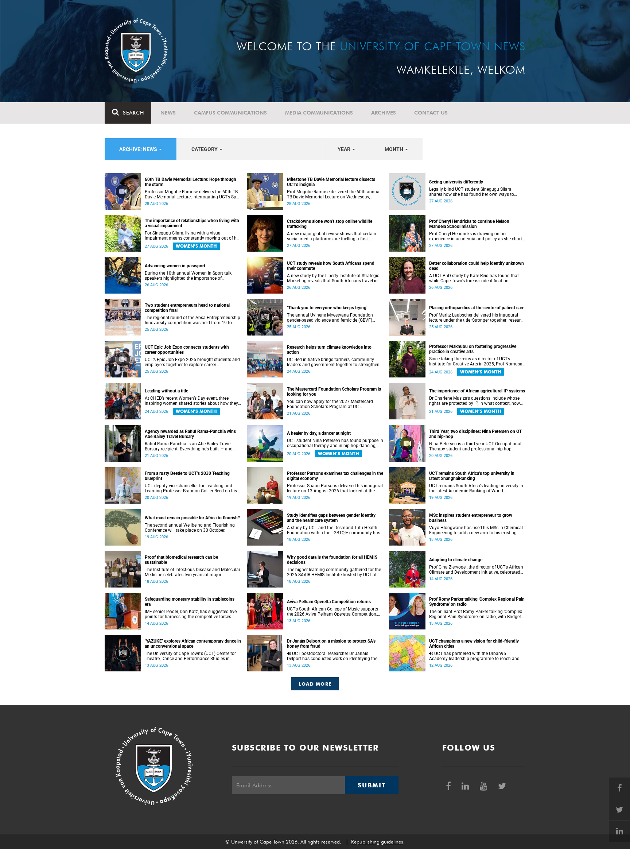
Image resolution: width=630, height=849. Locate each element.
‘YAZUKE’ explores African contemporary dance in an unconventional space (193, 644)
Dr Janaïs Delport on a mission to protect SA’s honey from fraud (331, 644)
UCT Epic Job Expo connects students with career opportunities (187, 350)
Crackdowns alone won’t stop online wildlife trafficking (329, 224)
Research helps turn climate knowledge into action (329, 350)
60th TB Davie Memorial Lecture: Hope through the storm (190, 182)
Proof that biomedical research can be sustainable (181, 560)
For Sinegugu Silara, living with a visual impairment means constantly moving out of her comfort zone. (192, 235)
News (168, 113)
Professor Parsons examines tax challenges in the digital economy (335, 476)
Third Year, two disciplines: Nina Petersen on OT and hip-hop (475, 434)
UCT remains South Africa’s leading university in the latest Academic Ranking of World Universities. (476, 488)
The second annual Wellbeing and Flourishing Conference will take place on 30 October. (190, 528)
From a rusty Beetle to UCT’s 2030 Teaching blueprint (187, 476)
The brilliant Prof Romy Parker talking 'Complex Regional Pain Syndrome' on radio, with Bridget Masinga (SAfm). (475, 614)
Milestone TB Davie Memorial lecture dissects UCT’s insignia (331, 182)
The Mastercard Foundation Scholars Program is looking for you (334, 392)
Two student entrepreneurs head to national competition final (187, 308)
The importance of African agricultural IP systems (477, 391)
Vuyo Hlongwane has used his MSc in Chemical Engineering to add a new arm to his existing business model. (476, 530)
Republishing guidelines (377, 842)
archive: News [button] (138, 149)
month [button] (394, 149)
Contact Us (431, 113)
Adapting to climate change (455, 559)
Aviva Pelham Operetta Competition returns (329, 601)
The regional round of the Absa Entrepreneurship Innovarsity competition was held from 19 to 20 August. (192, 320)
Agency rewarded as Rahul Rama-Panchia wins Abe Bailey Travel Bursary (190, 434)
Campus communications (230, 113)
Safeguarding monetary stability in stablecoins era (189, 602)
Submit (371, 785)
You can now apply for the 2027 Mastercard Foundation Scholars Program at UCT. (330, 404)
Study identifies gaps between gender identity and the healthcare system (331, 518)
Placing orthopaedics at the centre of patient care (476, 307)
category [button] (205, 149)
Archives (383, 113)
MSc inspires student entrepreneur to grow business (470, 518)
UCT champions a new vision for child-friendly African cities (474, 644)
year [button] (344, 149)
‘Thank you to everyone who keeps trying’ (327, 307)
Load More (315, 684)
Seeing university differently (456, 182)
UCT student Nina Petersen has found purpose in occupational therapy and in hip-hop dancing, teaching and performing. (335, 443)
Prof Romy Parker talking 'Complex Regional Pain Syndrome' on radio (477, 602)
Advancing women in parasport (175, 265)
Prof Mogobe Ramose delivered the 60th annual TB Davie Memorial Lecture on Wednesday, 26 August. (334, 194)
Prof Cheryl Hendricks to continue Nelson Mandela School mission (469, 224)
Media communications (319, 113)
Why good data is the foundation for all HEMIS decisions (332, 560)
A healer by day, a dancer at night (319, 433)
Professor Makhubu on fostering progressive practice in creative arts (472, 349)
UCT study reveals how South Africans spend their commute (330, 266)
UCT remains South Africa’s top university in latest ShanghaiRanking (471, 476)
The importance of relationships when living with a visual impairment (192, 223)
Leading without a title (166, 391)
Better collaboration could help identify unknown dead (476, 266)
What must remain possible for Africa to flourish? (192, 517)
